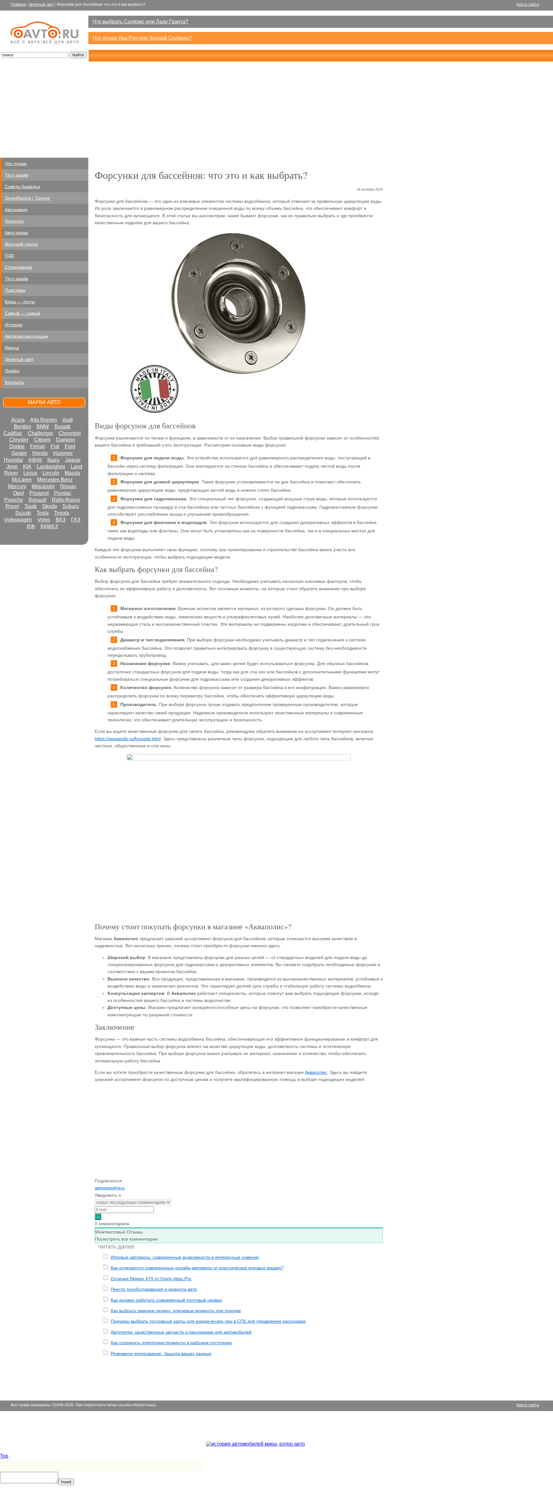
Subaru (70, 506)
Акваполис (316, 1072)
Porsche (13, 500)
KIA (27, 466)
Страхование (18, 267)
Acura (18, 420)
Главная (18, 4)
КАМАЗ (49, 526)
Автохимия (16, 209)
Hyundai (13, 460)
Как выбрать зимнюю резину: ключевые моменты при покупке (176, 1310)
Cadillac (13, 433)
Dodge (17, 446)
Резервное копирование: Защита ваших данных (161, 1353)
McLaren (22, 479)
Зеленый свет (41, 4)
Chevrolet (70, 433)
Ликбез (12, 370)
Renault (37, 500)
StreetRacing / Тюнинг (27, 198)
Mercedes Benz (55, 479)
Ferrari (37, 446)
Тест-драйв (16, 175)
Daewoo (65, 439)
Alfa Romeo (43, 420)
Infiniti (35, 460)
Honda (40, 453)
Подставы (15, 290)
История (13, 324)
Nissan (68, 486)
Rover (12, 506)
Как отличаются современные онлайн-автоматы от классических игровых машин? (197, 1267)
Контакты (14, 382)
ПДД (9, 255)
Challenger (40, 433)
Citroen (42, 439)
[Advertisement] (276, 110)
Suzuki (23, 513)
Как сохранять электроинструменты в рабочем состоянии (171, 1342)
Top (4, 1456)
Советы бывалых (22, 186)
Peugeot (39, 493)
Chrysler (18, 439)
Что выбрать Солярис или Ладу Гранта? (140, 21)
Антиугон (14, 221)
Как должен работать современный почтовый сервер (166, 1300)
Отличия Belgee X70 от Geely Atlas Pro (151, 1278)
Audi (67, 420)
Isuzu (53, 460)
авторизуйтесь (110, 1187)
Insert (66, 1482)
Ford (70, 446)
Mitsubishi (43, 486)
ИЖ (31, 526)
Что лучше (16, 163)
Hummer (63, 453)
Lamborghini (51, 466)
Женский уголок (21, 244)
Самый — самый (22, 313)
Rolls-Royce (66, 500)
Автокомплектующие (26, 336)
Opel (18, 493)
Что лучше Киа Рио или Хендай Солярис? (142, 38)
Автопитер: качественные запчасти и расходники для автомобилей (181, 1332)
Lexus (30, 473)
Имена (12, 347)
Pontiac (62, 493)
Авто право (16, 232)
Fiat (55, 446)
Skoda (49, 506)
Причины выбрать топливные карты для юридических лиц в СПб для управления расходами (208, 1321)
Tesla (42, 513)
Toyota (61, 513)
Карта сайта (528, 4)
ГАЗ (75, 519)
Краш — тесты (20, 301)
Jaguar (73, 460)
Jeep (12, 466)
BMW (42, 426)
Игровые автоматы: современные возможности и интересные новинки (185, 1257)
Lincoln (51, 473)
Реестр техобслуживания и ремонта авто (154, 1289)
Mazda (72, 473)
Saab (31, 506)
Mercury (17, 486)
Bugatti (62, 426)
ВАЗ (61, 519)
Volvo (43, 519)
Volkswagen (18, 519)
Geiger (19, 453)
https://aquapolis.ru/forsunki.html (128, 738)
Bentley (22, 426)
